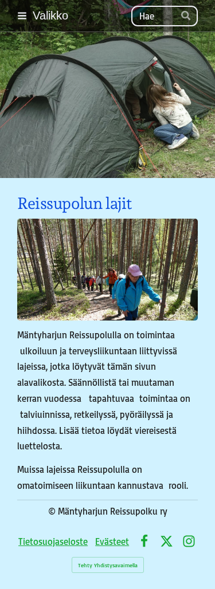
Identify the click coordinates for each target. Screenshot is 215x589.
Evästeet (112, 541)
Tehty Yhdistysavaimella (108, 565)
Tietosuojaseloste (53, 541)
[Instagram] (189, 541)
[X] (166, 541)
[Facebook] (144, 541)
